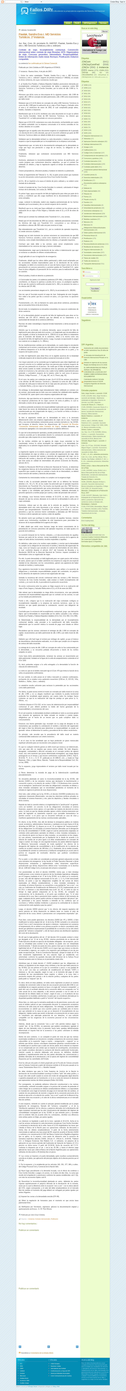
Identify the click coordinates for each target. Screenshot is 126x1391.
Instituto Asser (24, 1378)
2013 (85, 99)
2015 (85, 105)
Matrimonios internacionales (93, 216)
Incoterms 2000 (24, 1380)
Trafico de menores (90, 261)
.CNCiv (85, 67)
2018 (85, 113)
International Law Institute (58, 1368)
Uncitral (22, 1373)
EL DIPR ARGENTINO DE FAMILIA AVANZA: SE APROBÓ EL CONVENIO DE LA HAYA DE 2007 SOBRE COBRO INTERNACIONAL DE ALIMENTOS (95, 372)
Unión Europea (55, 1363)
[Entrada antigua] (77, 1347)
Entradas (87, 272)
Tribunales (92, 310)
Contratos (92, 312)
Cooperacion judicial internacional (95, 170)
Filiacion (87, 194)
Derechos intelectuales (91, 177)
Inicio (68, 23)
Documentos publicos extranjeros (95, 183)
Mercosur (87, 225)
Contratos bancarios (90, 161)
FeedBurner (95, 291)
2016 (85, 108)
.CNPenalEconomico (100, 77)
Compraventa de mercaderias (94, 155)
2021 (85, 122)
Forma (86, 197)
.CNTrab (84, 72)
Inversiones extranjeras (92, 211)
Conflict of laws (24, 1383)
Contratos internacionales (42, 1219)
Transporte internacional (92, 264)
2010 (85, 91)
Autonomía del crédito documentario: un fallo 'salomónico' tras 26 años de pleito (96, 350)
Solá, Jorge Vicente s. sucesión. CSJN (94, 393)
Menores (87, 222)
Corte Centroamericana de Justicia (61, 1376)
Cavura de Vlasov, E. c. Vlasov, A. (92, 405)
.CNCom (86, 61)
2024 (85, 130)
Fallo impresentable (90, 191)
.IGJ (100, 72)
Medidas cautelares (90, 219)
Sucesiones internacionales (93, 255)
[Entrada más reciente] (20, 1347)
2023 (85, 127)
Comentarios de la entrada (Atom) (42, 1353)
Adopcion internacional (91, 136)
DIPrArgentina (90, 23)
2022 (85, 124)
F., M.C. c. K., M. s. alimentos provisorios (94, 454)
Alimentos (87, 139)
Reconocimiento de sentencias (94, 244)
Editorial (86, 188)
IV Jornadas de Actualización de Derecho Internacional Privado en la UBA (96, 358)
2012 (85, 96)
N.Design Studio (32, 1386)
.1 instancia (30, 1219)
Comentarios (88, 276)
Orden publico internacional (93, 233)
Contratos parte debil (91, 167)
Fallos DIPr (41, 9)
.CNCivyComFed (90, 64)
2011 (85, 93)
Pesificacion (54, 1219)
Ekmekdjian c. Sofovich (89, 504)
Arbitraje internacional (91, 144)
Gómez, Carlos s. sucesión (90, 429)
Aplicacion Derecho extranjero (94, 141)
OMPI (21, 1368)
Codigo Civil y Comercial (92, 153)
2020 (85, 119)
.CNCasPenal (102, 75)
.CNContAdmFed (87, 75)
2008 (85, 85)
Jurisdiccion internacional (92, 213)
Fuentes (86, 202)
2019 (85, 116)
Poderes (87, 241)
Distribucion (88, 180)
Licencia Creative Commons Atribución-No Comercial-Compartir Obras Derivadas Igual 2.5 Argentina (94, 539)
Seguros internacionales (92, 250)
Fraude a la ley (89, 199)
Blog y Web (56, 1386)
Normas (103, 23)
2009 (85, 88)
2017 (85, 110)
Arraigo (86, 147)
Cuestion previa (89, 175)
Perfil (77, 23)
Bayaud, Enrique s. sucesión (91, 479)
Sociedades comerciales (92, 252)
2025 (85, 133)
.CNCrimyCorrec (86, 77)
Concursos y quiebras (91, 158)
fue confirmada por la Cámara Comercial (42, 63)
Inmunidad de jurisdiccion (92, 208)
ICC (21, 1363)
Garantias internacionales (92, 205)
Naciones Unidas (56, 1366)
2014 (85, 102)
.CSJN (101, 70)
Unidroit (22, 1371)
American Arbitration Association (60, 1373)
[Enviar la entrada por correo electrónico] (45, 1215)
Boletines (92, 308)
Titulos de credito (89, 258)
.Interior (91, 70)
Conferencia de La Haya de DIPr (60, 1371)
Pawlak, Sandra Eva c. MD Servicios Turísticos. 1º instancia (40, 36)
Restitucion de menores (92, 247)
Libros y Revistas (92, 314)
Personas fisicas (89, 235)
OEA (21, 1366)
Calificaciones (88, 150)
